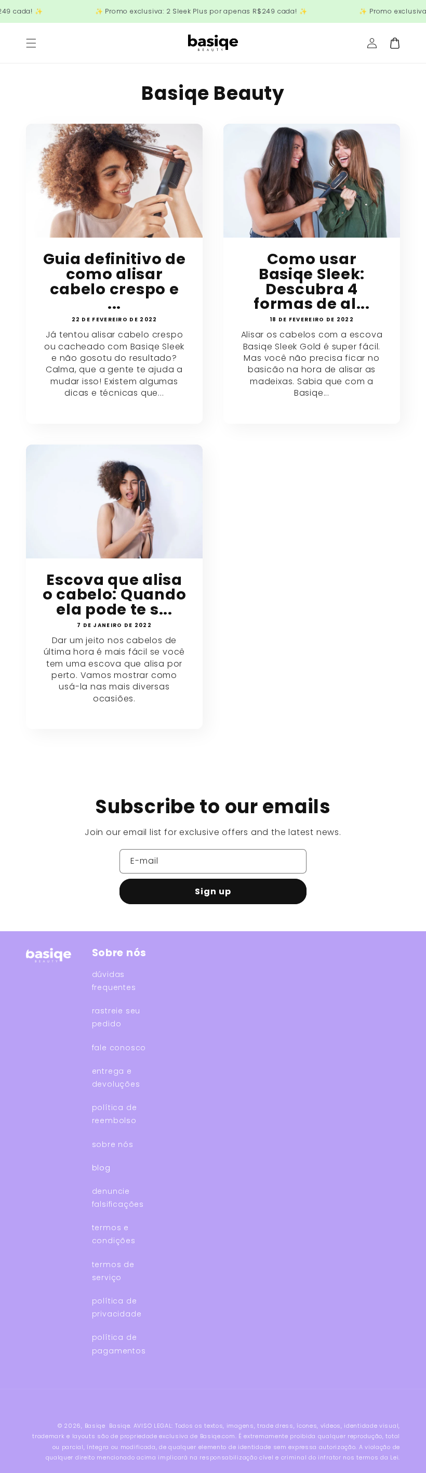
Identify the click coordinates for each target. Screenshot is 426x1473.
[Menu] (31, 43)
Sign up (213, 891)
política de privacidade (117, 1307)
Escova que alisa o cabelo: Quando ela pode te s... (115, 594)
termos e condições (114, 1234)
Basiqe (95, 1426)
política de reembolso (114, 1114)
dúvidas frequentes (114, 981)
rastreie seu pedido (116, 1017)
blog (101, 1168)
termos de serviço (113, 1271)
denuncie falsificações (118, 1197)
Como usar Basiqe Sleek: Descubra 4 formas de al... (312, 281)
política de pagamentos (119, 1343)
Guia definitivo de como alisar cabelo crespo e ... (114, 281)
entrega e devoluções (116, 1077)
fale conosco (119, 1047)
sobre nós (113, 1144)
